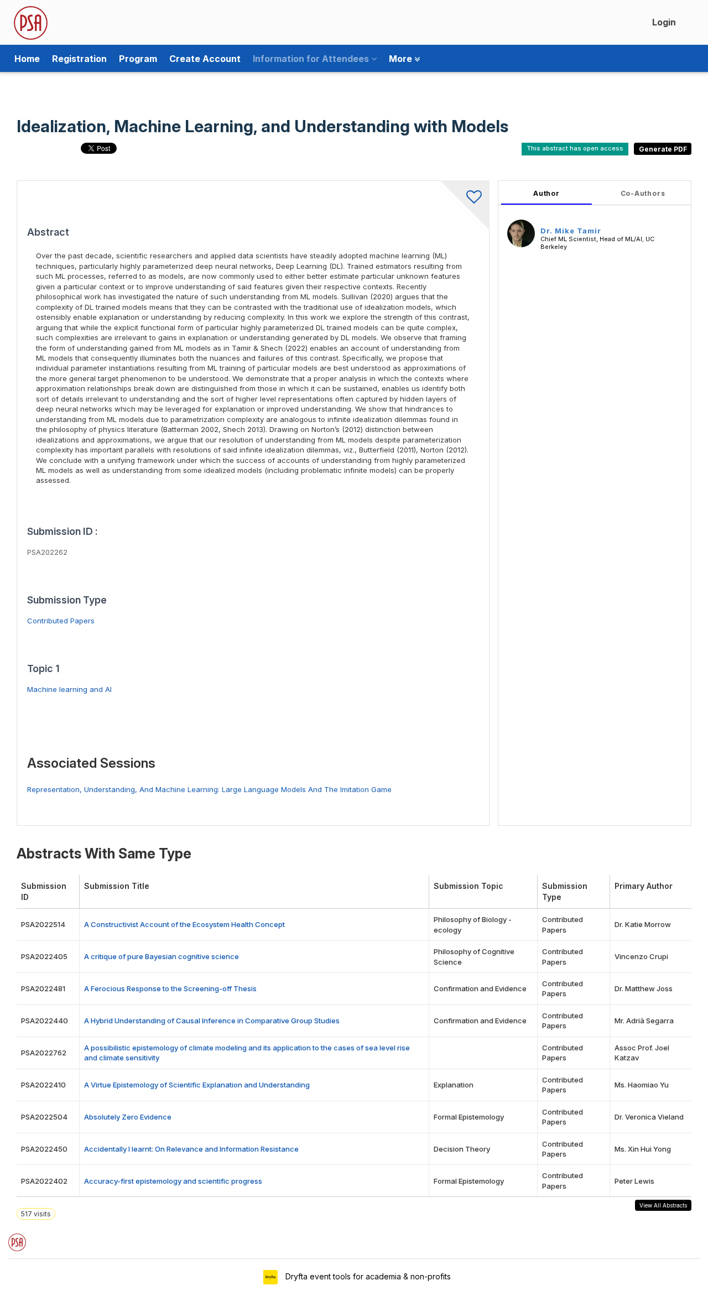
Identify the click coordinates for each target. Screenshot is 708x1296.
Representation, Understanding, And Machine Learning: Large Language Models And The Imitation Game (209, 789)
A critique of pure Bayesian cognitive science (161, 956)
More (401, 58)
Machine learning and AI (69, 689)
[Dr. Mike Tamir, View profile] (521, 233)
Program (138, 58)
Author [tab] (546, 193)
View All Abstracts (663, 1205)
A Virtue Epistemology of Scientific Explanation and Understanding (197, 1084)
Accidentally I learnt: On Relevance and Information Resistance (191, 1148)
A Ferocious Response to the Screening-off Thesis (170, 988)
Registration (79, 58)
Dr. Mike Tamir (570, 230)
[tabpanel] (594, 503)
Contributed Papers (61, 620)
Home (27, 58)
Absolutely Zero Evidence (127, 1116)
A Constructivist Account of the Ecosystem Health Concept (184, 924)
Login (664, 22)
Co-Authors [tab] (643, 193)
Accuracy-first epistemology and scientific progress (173, 1181)
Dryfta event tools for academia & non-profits (367, 1276)
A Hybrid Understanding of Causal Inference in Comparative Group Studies (212, 1020)
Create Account (205, 58)
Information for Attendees (312, 58)
